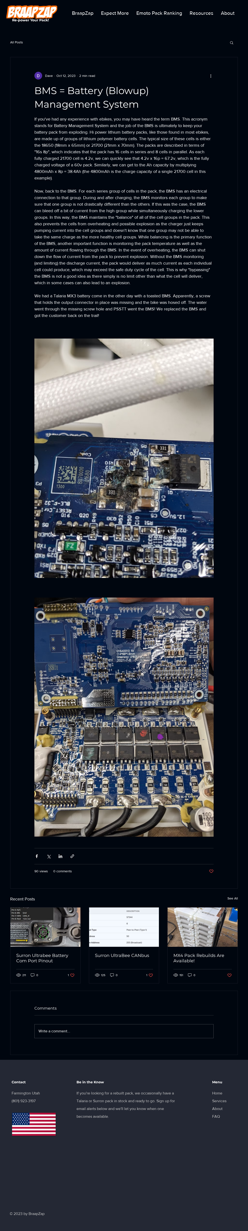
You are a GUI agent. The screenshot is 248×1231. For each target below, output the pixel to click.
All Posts (16, 42)
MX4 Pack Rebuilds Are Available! (198, 958)
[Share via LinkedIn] (60, 856)
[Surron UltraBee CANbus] (124, 927)
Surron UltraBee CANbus (122, 955)
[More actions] (211, 76)
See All (232, 898)
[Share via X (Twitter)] (48, 856)
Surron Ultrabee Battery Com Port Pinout (42, 958)
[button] (231, 42)
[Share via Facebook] (36, 856)
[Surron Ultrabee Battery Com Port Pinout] (45, 927)
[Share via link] (72, 856)
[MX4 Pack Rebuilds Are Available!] (203, 927)
